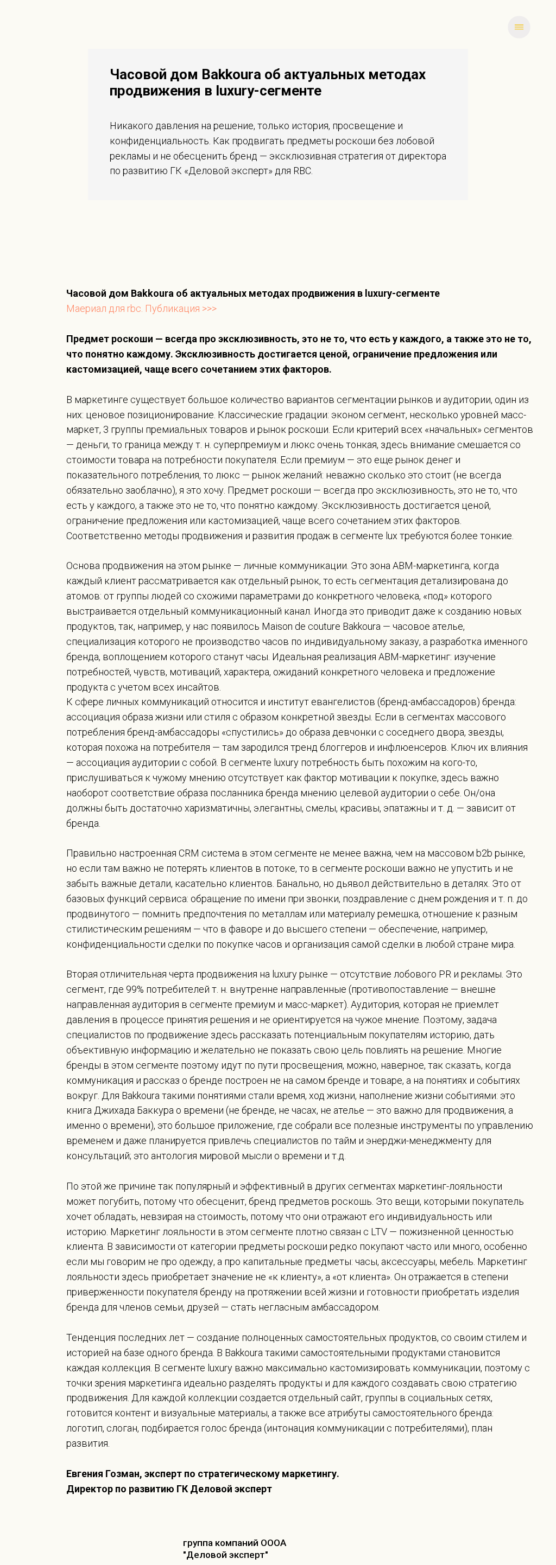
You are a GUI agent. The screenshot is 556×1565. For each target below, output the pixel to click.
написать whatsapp (61, 26)
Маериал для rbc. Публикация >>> (141, 308)
